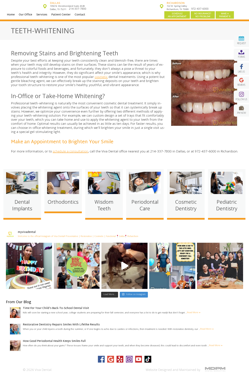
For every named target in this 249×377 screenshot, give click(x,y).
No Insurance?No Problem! (202, 15)
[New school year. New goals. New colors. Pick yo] (124, 266)
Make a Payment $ (224, 15)
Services (41, 14)
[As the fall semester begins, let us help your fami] (172, 266)
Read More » (193, 313)
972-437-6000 (200, 9)
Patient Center (61, 14)
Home (11, 14)
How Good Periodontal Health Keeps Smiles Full (54, 341)
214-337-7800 (77, 9)
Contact (80, 14)
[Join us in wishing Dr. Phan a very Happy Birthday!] (220, 266)
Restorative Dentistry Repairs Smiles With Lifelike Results (61, 324)
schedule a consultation (70, 151)
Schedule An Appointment (177, 15)
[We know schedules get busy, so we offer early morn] (77, 266)
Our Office (25, 14)
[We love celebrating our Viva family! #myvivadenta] (29, 266)
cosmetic (101, 77)
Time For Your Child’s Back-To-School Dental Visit (56, 308)
